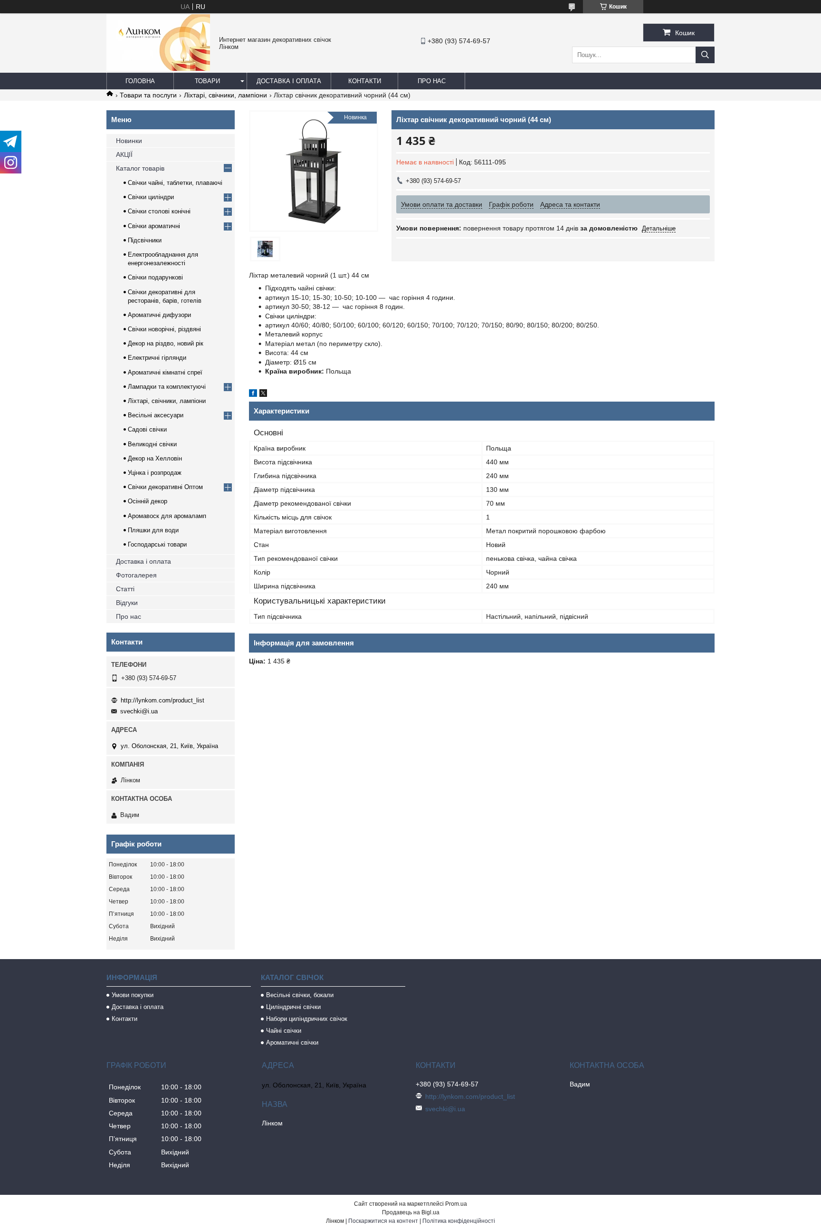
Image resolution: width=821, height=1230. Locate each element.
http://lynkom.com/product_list (162, 700)
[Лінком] (158, 68)
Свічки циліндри (151, 197)
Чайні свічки (283, 1030)
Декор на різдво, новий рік (165, 343)
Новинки (129, 140)
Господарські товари (157, 544)
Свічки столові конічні (159, 211)
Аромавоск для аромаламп (167, 515)
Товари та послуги (148, 95)
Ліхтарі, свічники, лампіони (225, 95)
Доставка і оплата (289, 81)
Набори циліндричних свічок (306, 1018)
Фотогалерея (136, 575)
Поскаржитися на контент (383, 1221)
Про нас (432, 81)
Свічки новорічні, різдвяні (164, 329)
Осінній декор (147, 501)
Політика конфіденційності (458, 1221)
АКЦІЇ (124, 154)
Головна (140, 81)
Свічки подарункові (155, 277)
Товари (207, 81)
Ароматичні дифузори (159, 314)
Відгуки (127, 602)
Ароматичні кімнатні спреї (165, 372)
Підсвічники (145, 240)
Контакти (364, 81)
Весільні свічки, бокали (300, 995)
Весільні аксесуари (155, 415)
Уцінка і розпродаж (154, 472)
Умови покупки (132, 995)
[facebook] (253, 394)
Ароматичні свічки (292, 1042)
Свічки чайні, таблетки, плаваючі (175, 182)
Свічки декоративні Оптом (165, 486)
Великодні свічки (152, 444)
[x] (263, 394)
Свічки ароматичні (154, 226)
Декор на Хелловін (155, 458)
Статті (125, 589)
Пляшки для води (153, 530)
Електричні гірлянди (157, 357)
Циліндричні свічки (293, 1006)
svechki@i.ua (139, 711)
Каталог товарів (140, 168)
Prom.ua (456, 1204)
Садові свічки (147, 429)
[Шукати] (705, 55)
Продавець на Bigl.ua (410, 1212)
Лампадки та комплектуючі (167, 386)
